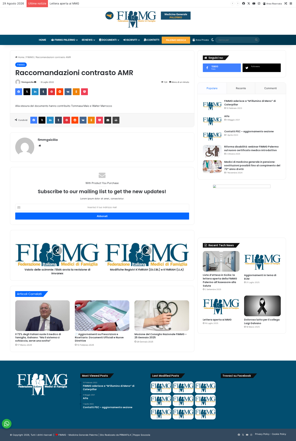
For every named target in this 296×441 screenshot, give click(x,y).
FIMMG (30, 57)
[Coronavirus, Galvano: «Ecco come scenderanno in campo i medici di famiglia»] (161, 387)
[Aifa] (212, 120)
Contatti (153, 39)
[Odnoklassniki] (76, 91)
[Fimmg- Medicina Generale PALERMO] (148, 19)
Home (42, 39)
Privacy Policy (262, 434)
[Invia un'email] (35, 82)
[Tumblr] (43, 91)
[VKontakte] (68, 91)
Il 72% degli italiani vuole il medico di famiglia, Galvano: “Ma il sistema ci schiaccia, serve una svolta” (38, 337)
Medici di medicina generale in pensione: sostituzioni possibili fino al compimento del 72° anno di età (252, 165)
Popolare (212, 88)
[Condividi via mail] (107, 120)
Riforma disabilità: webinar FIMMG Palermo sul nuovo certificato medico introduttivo (251, 148)
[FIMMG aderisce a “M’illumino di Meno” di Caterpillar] (212, 105)
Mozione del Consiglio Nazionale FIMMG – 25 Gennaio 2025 (160, 336)
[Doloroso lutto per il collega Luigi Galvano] (262, 306)
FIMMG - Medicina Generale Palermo (78, 434)
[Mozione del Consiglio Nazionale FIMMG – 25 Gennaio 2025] (161, 315)
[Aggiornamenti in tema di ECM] (262, 261)
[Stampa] (116, 120)
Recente (241, 88)
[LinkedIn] (35, 91)
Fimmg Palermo (64, 39)
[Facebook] (18, 91)
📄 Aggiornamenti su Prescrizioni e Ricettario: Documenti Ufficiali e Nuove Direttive (99, 337)
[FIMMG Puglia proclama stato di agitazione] (161, 400)
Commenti (270, 88)
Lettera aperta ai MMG (64, 3)
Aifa (226, 116)
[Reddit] (59, 91)
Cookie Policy (279, 434)
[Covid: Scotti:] (205, 400)
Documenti (109, 39)
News (88, 39)
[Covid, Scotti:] (183, 400)
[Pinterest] (51, 91)
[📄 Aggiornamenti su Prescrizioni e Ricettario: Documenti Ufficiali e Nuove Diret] (102, 315)
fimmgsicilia (27, 82)
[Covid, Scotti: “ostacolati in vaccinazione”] (161, 413)
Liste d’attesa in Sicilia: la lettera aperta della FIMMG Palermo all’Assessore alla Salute (220, 280)
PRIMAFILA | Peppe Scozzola (134, 434)
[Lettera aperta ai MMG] (221, 306)
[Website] (40, 146)
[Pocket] (84, 91)
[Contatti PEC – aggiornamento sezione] (212, 136)
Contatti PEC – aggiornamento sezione (249, 131)
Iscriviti (131, 39)
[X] (26, 91)
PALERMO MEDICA (176, 40)
